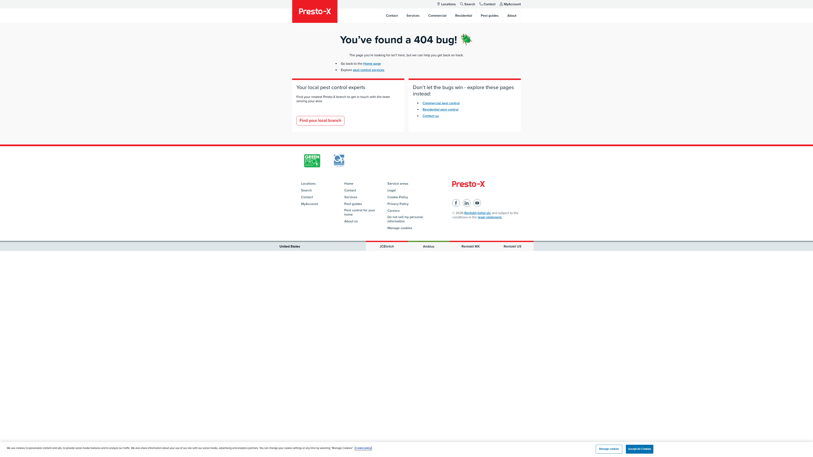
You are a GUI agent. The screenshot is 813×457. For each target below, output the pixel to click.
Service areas (397, 184)
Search (469, 4)
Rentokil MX (471, 246)
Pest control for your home (359, 212)
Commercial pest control (441, 103)
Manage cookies (399, 228)
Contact (489, 4)
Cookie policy (363, 448)
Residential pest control (440, 109)
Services (350, 197)
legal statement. (490, 217)
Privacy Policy (398, 204)
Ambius (428, 246)
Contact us (431, 116)
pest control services (368, 70)
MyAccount (512, 4)
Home (348, 184)
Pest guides (353, 204)
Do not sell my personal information (405, 219)
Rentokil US (512, 246)
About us (351, 221)
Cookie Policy (397, 197)
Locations (448, 4)
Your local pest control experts (330, 87)
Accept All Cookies (639, 449)
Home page (372, 64)
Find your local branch (320, 120)
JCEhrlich (387, 246)
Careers (393, 211)
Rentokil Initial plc (477, 213)
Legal (391, 190)
